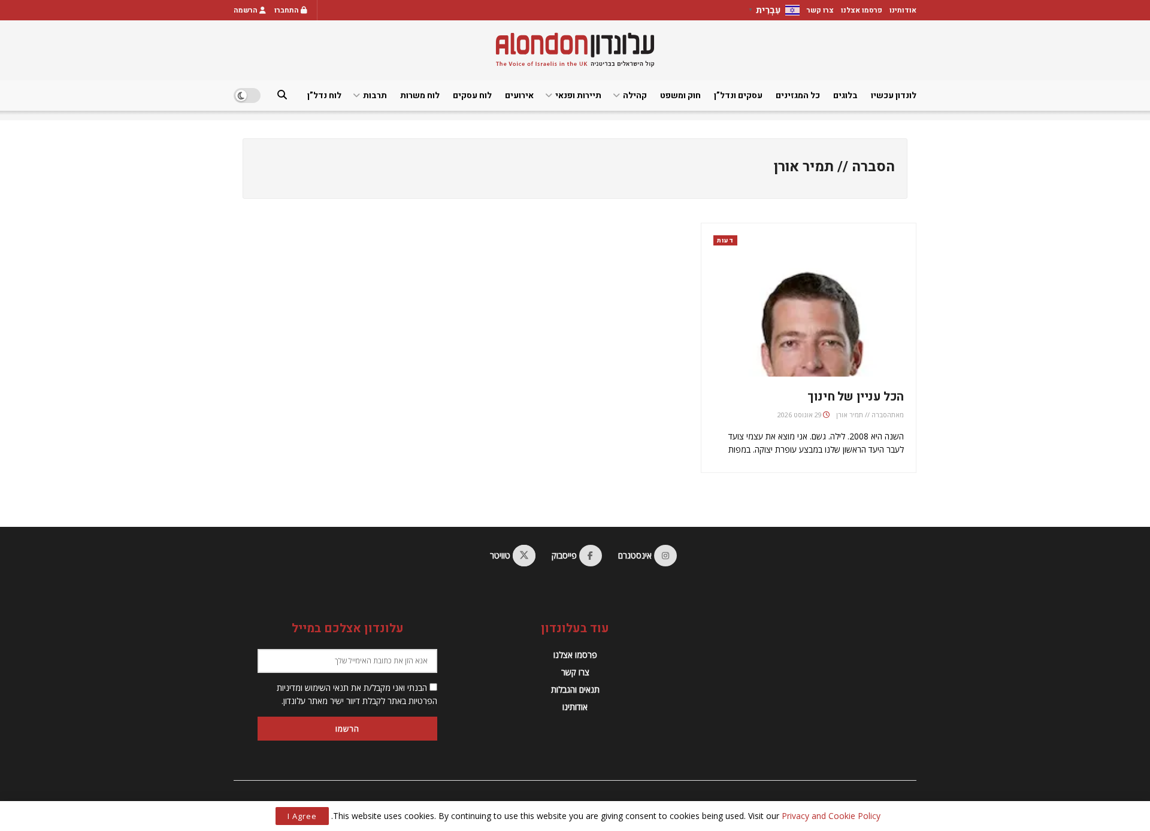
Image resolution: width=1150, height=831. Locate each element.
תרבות (375, 95)
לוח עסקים (472, 95)
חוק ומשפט (680, 95)
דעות (725, 240)
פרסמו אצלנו (861, 10)
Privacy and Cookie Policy (831, 815)
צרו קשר (820, 10)
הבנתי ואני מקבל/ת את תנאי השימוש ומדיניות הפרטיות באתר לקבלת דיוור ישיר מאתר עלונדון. (357, 694)
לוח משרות (420, 95)
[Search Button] (282, 95)
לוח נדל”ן (324, 95)
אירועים (519, 95)
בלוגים (845, 95)
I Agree (302, 816)
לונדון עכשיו (893, 95)
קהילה (635, 95)
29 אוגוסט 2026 (799, 414)
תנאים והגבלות (575, 689)
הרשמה (246, 10)
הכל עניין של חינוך (855, 396)
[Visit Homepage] (575, 50)
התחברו (287, 10)
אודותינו (902, 10)
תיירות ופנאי (578, 95)
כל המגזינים (798, 95)
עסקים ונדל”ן (738, 95)
